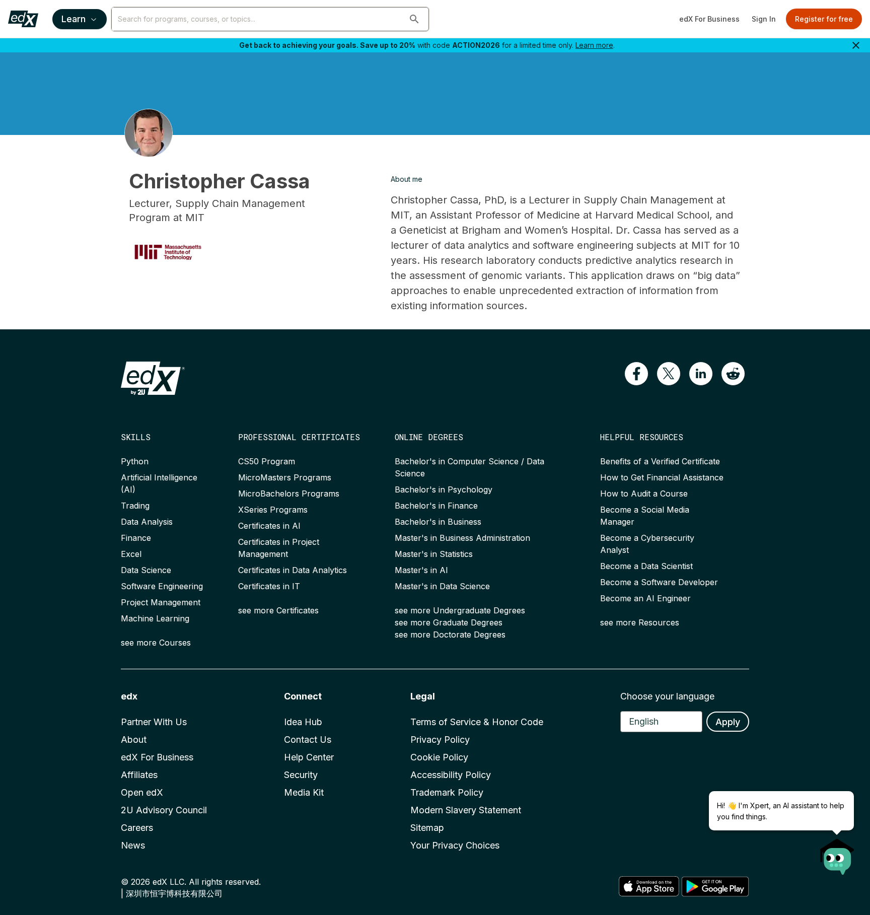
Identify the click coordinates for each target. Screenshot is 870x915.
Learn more (594, 45)
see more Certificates (278, 610)
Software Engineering (162, 586)
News (133, 845)
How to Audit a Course (644, 493)
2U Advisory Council (164, 810)
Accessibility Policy (450, 774)
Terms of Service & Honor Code (476, 722)
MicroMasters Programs (284, 477)
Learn (73, 19)
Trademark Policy (446, 792)
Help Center (309, 757)
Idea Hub (303, 722)
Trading (135, 506)
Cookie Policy (439, 757)
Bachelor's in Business (438, 522)
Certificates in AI (269, 526)
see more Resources (639, 622)
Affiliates (139, 774)
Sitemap (427, 827)
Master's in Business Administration (462, 538)
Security (301, 774)
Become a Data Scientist (646, 566)
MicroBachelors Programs (288, 493)
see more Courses (156, 643)
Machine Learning (155, 618)
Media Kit (304, 792)
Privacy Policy (440, 739)
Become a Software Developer (659, 582)
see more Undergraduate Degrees (460, 610)
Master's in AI (421, 570)
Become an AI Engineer (645, 598)
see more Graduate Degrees (448, 622)
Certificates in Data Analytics (292, 570)
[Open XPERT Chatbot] (837, 853)
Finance (136, 538)
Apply (727, 722)
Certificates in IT (269, 586)
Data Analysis (147, 522)
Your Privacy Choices (454, 845)
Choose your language (667, 696)
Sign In (764, 19)
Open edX (142, 792)
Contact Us (307, 739)
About (134, 739)
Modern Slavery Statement (465, 810)
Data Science (146, 570)
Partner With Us (154, 722)
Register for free (824, 19)
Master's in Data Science (442, 586)
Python (135, 461)
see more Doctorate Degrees (450, 634)
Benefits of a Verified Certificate (660, 461)
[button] (414, 19)
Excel (131, 554)
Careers (137, 827)
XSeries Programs (273, 510)
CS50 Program (266, 461)
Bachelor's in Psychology (443, 489)
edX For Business (709, 19)
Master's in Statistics (434, 554)
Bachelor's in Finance (436, 506)
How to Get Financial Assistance (661, 477)
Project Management (160, 602)
